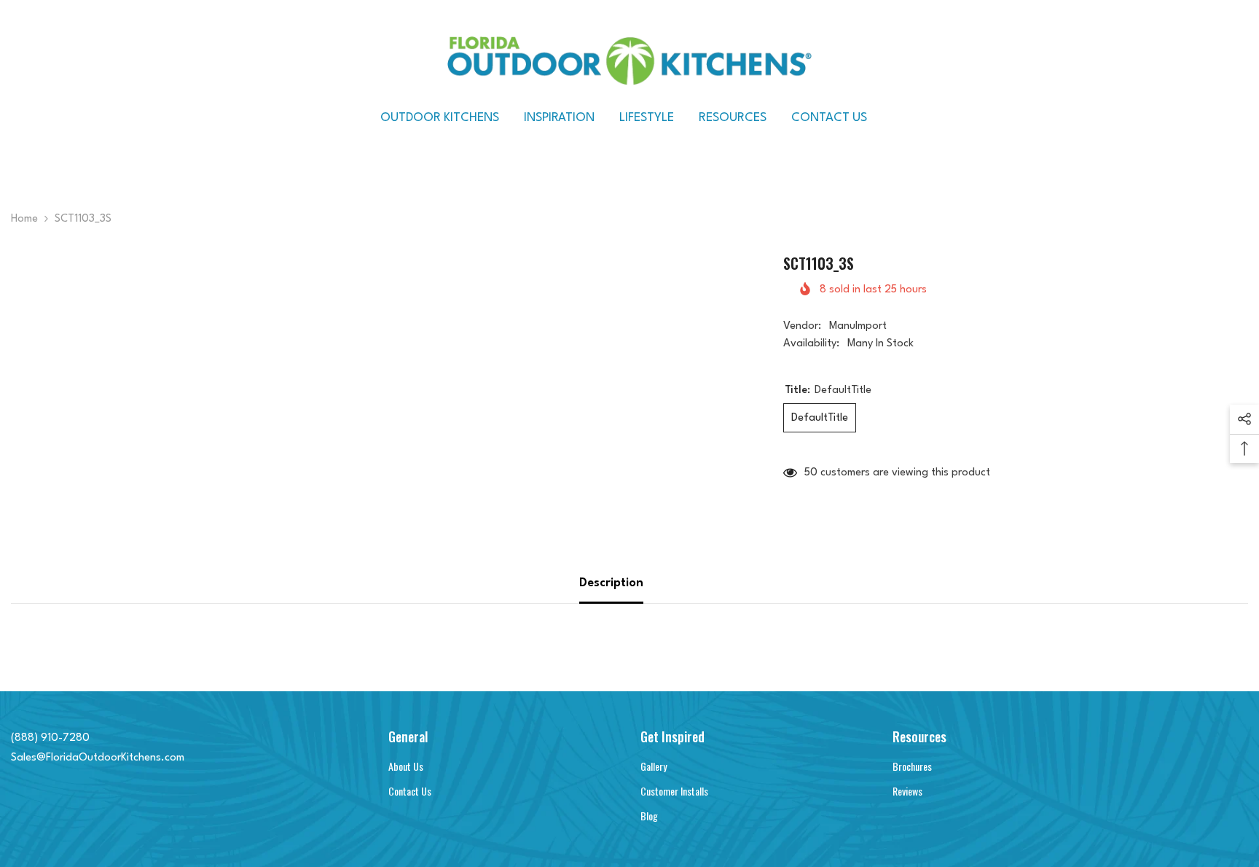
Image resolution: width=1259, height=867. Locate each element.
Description (611, 583)
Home (24, 219)
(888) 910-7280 (50, 738)
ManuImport (858, 326)
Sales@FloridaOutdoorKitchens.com (97, 758)
